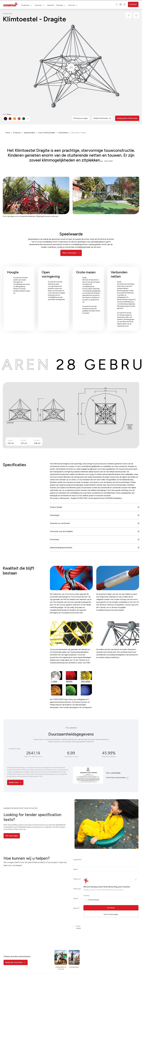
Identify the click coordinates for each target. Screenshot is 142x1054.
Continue (111, 908)
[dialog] (71, 527)
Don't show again (111, 914)
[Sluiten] (135, 879)
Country (86, 895)
